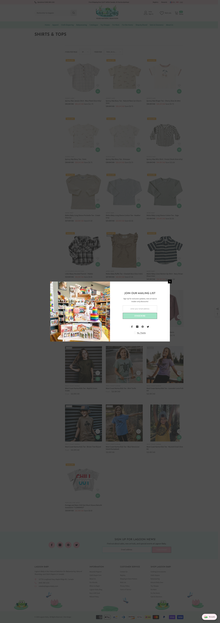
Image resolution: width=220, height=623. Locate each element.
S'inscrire (139, 316)
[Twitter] (148, 326)
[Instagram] (137, 326)
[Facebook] (132, 326)
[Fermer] (170, 281)
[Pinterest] (142, 326)
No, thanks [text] (141, 333)
